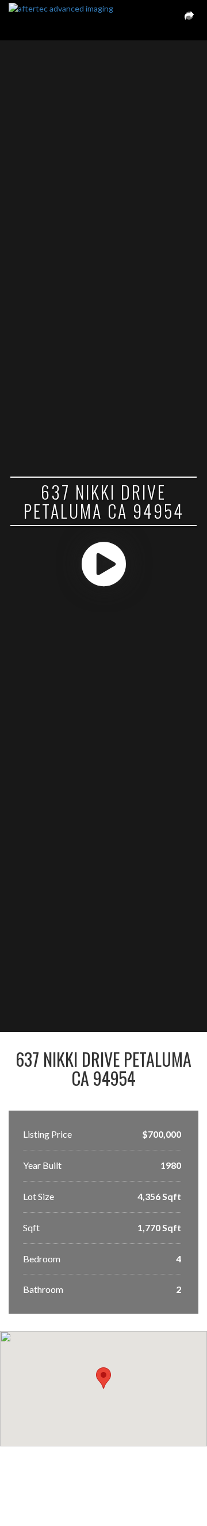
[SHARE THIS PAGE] (189, 20)
